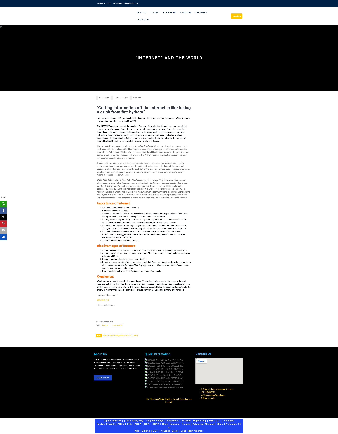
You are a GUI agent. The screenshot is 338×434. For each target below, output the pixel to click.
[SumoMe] (3, 237)
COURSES (155, 12)
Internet (105, 325)
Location (237, 16)
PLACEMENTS (169, 12)
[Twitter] (107, 314)
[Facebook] (100, 314)
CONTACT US (143, 20)
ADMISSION (185, 12)
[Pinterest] (3, 223)
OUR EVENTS (201, 12)
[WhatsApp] (3, 204)
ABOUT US (142, 12)
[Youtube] (114, 314)
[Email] (3, 230)
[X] (3, 217)
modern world (117, 325)
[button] (169, 390)
